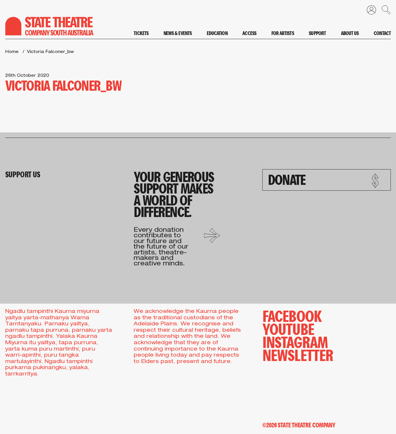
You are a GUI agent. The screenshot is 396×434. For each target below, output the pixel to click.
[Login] (369, 11)
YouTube (288, 328)
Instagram (295, 341)
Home (12, 52)
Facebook (292, 315)
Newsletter (297, 354)
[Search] (383, 11)
